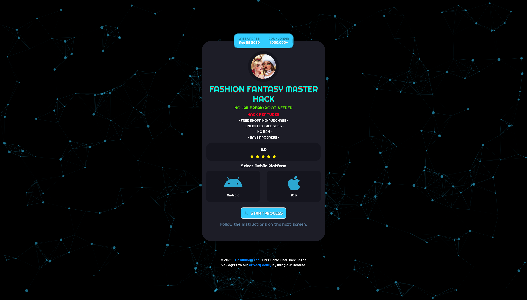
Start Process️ (267, 212)
